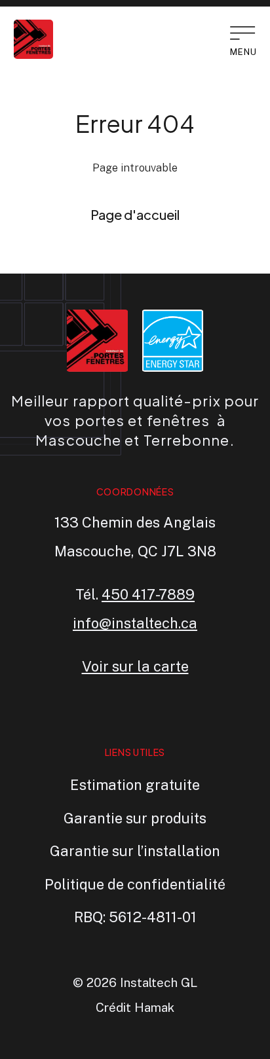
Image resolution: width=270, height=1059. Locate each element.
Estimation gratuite (135, 784)
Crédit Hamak (135, 1007)
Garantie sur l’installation (135, 850)
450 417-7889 (148, 594)
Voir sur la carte (135, 666)
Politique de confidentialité (135, 884)
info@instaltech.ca (135, 623)
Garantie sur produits (135, 818)
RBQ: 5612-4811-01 (135, 916)
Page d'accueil (135, 214)
